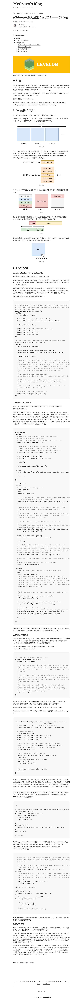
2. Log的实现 (20, 43)
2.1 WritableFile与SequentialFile (29, 45)
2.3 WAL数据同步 (24, 49)
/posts (19, 7)
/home (14, 7)
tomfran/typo (47, 997)
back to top (41, 991)
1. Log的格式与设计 (22, 40)
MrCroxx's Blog (27, 3)
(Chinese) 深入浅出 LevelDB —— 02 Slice (28, 982)
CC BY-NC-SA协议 (40, 75)
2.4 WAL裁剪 (22, 51)
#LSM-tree (24, 30)
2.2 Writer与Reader (24, 47)
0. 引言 (18, 38)
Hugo (39, 997)
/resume (35, 7)
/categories (25, 7)
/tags (31, 7)
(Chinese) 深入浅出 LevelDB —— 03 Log (32, 13)
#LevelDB (16, 30)
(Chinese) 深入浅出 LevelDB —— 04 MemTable (54, 982)
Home (14, 13)
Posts (18, 13)
